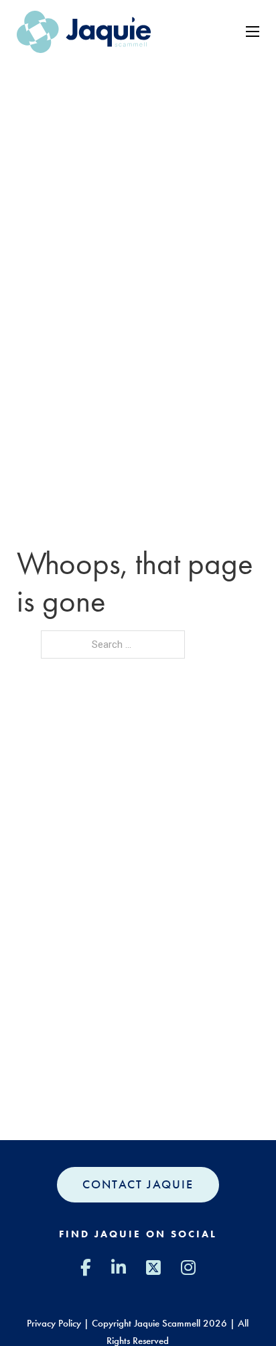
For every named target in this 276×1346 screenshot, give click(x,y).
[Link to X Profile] (153, 1267)
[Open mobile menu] (252, 31)
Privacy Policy (54, 1323)
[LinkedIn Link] (118, 1267)
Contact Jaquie (138, 1184)
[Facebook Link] (85, 1267)
